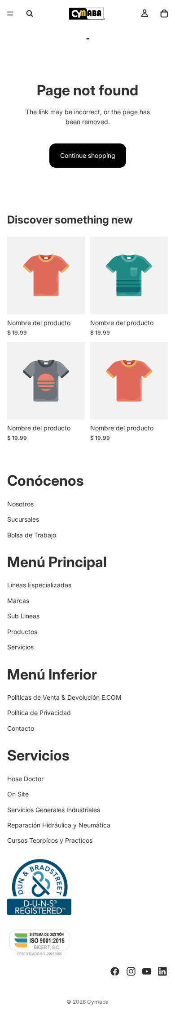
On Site (18, 794)
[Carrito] (164, 13)
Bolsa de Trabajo (31, 535)
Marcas (18, 600)
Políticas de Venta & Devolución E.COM (64, 697)
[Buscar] (29, 13)
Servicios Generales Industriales (53, 810)
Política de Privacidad (39, 713)
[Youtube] (146, 971)
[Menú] (10, 13)
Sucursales (23, 519)
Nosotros (20, 504)
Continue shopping (87, 155)
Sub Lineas (23, 616)
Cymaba (98, 1001)
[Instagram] (131, 971)
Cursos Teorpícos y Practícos (49, 840)
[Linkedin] (162, 971)
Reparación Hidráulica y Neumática (58, 825)
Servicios (20, 647)
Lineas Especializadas (39, 585)
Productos (22, 631)
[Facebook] (114, 971)
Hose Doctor (25, 778)
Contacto (20, 728)
